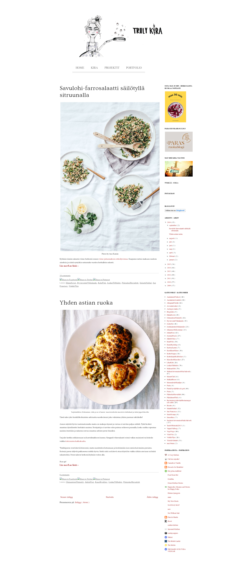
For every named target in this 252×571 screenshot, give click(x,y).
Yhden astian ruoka (86, 302)
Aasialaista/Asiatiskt (174, 300)
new (169, 509)
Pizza (169, 391)
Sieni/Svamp (171, 414)
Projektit (112, 68)
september (173, 225)
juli (170, 242)
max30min (171, 443)
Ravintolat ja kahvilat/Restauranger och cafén (179, 401)
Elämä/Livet (71, 282)
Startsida (110, 496)
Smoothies (171, 417)
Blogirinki (170, 312)
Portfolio (134, 68)
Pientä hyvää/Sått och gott (176, 388)
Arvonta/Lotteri (172, 306)
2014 (169, 267)
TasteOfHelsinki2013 (174, 425)
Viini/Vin (170, 434)
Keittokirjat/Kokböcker (175, 356)
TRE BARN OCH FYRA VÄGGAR (177, 550)
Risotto (169, 405)
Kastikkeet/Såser (173, 350)
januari (171, 259)
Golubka (171, 479)
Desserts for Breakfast (175, 467)
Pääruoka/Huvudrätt (130, 282)
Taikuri (170, 537)
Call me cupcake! (174, 459)
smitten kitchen (173, 525)
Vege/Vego (171, 431)
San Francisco (172, 411)
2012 (169, 275)
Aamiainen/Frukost (174, 297)
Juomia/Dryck (172, 336)
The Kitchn (171, 545)
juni (170, 245)
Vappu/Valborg (172, 428)
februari (172, 256)
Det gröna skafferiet (174, 471)
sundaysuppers (173, 533)
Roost (170, 521)
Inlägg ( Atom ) (82, 502)
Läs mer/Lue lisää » (69, 265)
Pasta (169, 385)
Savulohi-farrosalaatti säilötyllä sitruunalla (179, 229)
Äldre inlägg (152, 496)
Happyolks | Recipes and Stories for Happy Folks (179, 488)
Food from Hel (173, 475)
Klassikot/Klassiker (174, 359)
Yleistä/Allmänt (172, 440)
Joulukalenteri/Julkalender (176, 326)
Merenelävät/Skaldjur (174, 382)
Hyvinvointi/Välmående (87, 282)
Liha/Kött (170, 362)
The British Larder (174, 541)
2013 (169, 271)
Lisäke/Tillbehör (114, 282)
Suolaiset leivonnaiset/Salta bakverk (179, 420)
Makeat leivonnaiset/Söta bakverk (178, 371)
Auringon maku (172, 309)
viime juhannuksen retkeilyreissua (113, 259)
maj (170, 249)
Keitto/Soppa (171, 353)
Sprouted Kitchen (174, 529)
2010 (169, 282)
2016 (169, 222)
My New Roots (173, 501)
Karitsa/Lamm (172, 347)
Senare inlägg (66, 496)
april (171, 252)
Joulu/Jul (170, 324)
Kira (94, 68)
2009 (169, 285)
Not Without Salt (173, 513)
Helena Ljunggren (174, 493)
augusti (172, 238)
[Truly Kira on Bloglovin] (175, 211)
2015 (169, 264)
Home (80, 68)
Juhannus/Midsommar (175, 330)
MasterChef (171, 376)
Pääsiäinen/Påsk (172, 397)
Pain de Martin (173, 517)
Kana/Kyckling (101, 482)
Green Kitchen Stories (175, 483)
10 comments (65, 275)
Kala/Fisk (102, 282)
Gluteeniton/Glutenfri (75, 482)
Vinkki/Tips (74, 286)
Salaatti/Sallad (146, 282)
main (169, 497)
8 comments (64, 474)
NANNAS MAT (174, 505)
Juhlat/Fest (89, 482)
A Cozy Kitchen (173, 455)
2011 (169, 278)
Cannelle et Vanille (174, 463)
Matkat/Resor (172, 379)
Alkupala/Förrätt (173, 303)
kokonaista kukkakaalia (75, 441)
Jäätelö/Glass (171, 338)
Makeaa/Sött (171, 368)
